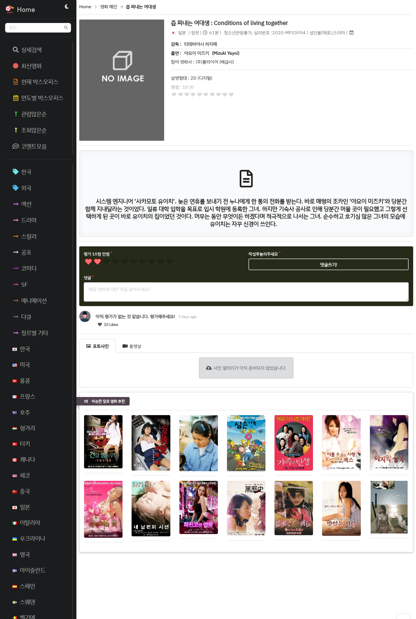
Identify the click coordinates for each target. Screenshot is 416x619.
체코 (25, 475)
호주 (25, 412)
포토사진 (101, 346)
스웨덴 (27, 602)
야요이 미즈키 (196, 53)
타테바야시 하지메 (200, 44)
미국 (25, 364)
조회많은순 (34, 130)
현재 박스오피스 (39, 82)
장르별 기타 (34, 333)
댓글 (87, 278)
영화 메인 (108, 6)
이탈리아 (30, 522)
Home (85, 6)
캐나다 (27, 459)
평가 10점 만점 (97, 254)
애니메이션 (34, 300)
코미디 (29, 268)
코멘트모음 (34, 146)
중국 (25, 491)
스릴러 (29, 236)
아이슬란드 (32, 570)
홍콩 (25, 380)
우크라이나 (32, 538)
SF (24, 284)
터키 (25, 443)
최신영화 (31, 66)
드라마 (29, 220)
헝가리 (27, 428)
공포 (26, 252)
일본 (25, 507)
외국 (26, 188)
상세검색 (31, 50)
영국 (25, 554)
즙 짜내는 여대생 (229, 23)
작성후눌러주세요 (263, 254)
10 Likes (110, 324)
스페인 (27, 586)
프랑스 (27, 396)
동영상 (135, 346)
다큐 (26, 317)
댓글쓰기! (328, 264)
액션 (26, 204)
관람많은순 (34, 114)
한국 (26, 172)
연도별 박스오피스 (42, 98)
